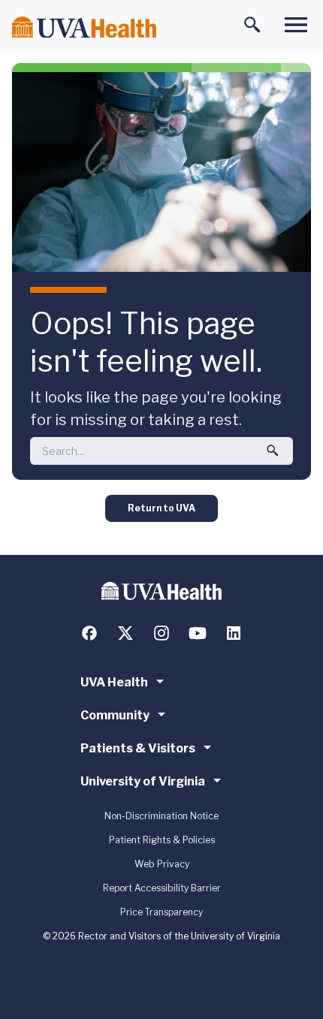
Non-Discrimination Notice (161, 816)
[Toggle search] (252, 25)
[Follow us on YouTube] (198, 633)
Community (114, 715)
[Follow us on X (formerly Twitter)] (125, 633)
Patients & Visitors (137, 748)
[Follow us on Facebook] (89, 633)
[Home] (84, 27)
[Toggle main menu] (296, 25)
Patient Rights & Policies (162, 840)
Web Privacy (161, 864)
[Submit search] (272, 450)
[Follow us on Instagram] (161, 633)
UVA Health (114, 682)
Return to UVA (161, 508)
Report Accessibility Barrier (162, 888)
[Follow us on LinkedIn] (234, 633)
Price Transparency (161, 912)
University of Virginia (142, 781)
